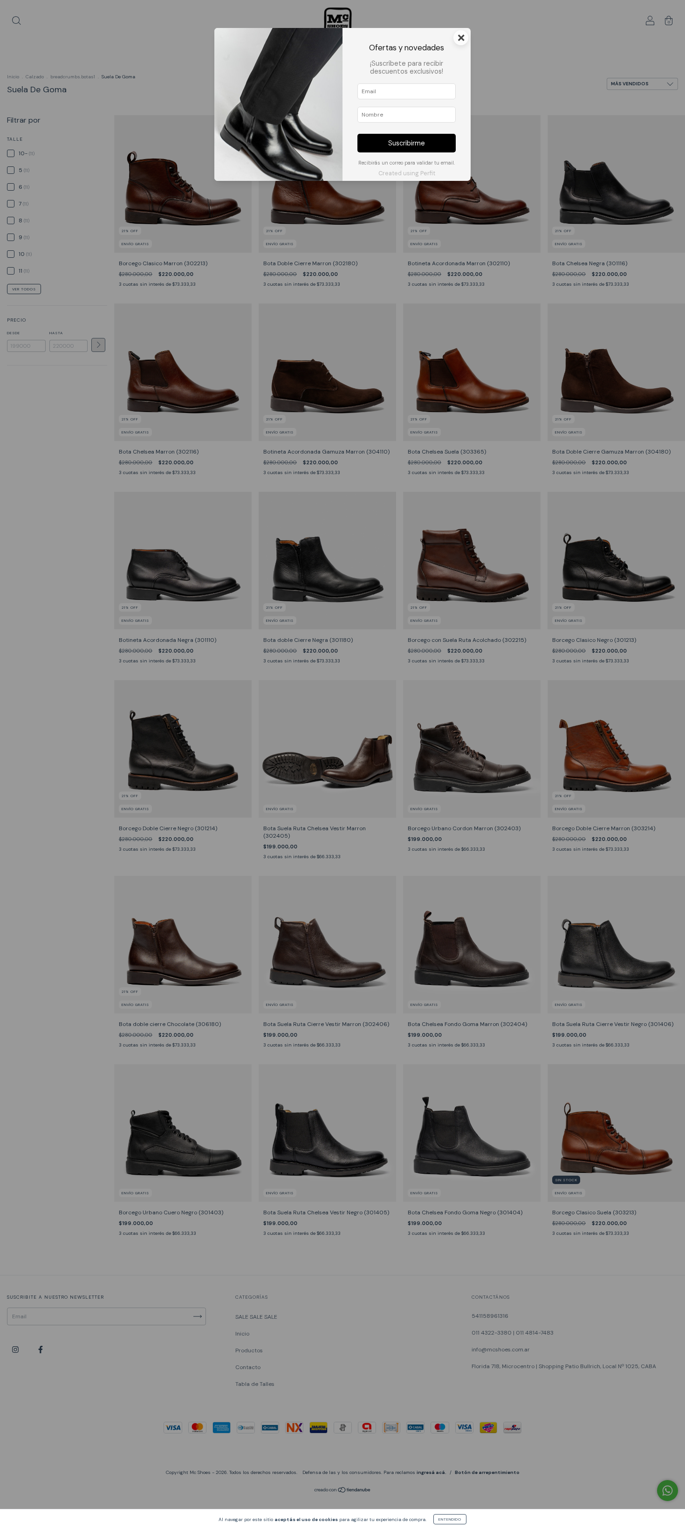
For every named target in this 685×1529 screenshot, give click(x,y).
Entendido (449, 1519)
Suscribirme (406, 143)
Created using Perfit (406, 173)
